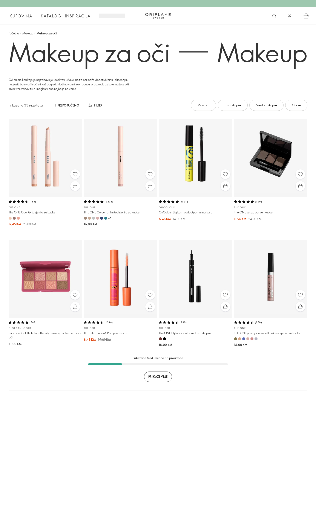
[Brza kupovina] (75, 186)
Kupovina (21, 16)
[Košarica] (306, 15)
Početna (14, 33)
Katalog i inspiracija (66, 16)
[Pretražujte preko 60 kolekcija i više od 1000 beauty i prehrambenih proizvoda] (274, 16)
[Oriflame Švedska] (158, 16)
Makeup (27, 33)
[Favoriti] (75, 174)
